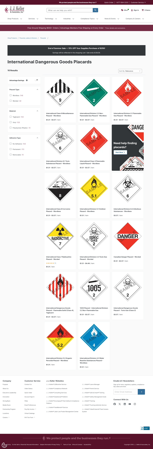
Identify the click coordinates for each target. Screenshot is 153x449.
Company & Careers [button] (133, 19)
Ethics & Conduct (77, 444)
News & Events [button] (110, 19)
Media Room (7, 405)
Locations (6, 413)
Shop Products (12, 38)
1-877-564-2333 (122, 2)
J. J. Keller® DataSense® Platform (57, 397)
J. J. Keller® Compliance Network (56, 388)
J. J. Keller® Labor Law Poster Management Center (62, 411)
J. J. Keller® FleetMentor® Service (57, 407)
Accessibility (87, 444)
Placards (43, 38)
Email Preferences (30, 405)
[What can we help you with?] (95, 10)
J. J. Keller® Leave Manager (91, 384)
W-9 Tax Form (29, 417)
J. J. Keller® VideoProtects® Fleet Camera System (95, 410)
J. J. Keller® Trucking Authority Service (94, 405)
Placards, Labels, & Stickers (28, 38)
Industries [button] (67, 19)
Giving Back (6, 401)
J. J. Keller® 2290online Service (56, 384)
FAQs (26, 401)
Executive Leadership (9, 392)
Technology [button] (49, 19)
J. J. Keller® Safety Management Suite (94, 397)
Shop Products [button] (13, 19)
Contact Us (28, 384)
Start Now (119, 152)
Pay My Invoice (30, 409)
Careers (5, 417)
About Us (5, 388)
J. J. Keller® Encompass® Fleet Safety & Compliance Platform (62, 402)
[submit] (141, 392)
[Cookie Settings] (4, 445)
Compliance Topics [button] (88, 19)
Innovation (6, 397)
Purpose (5, 384)
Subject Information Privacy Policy (51, 444)
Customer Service (137, 2)
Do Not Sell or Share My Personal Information (25, 444)
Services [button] (31, 19)
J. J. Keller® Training (88, 401)
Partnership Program (9, 409)
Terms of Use (67, 444)
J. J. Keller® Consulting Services (56, 392)
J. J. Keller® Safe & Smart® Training (93, 392)
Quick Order (108, 2)
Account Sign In (29, 397)
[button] (76, 28)
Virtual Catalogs (29, 413)
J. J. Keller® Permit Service (90, 388)
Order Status (28, 388)
